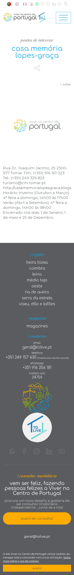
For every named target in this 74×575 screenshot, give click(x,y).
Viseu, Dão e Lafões (37, 304)
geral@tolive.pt (37, 347)
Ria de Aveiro (37, 292)
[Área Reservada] (32, 4)
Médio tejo (37, 280)
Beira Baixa (37, 262)
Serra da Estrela (37, 298)
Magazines (37, 326)
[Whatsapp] (37, 4)
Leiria (37, 274)
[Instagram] (48, 4)
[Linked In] (54, 4)
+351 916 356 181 (37, 368)
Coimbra (37, 268)
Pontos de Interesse (37, 40)
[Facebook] (42, 4)
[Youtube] (60, 4)
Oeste (37, 286)
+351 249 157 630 (21, 357)
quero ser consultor (37, 518)
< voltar (65, 84)
